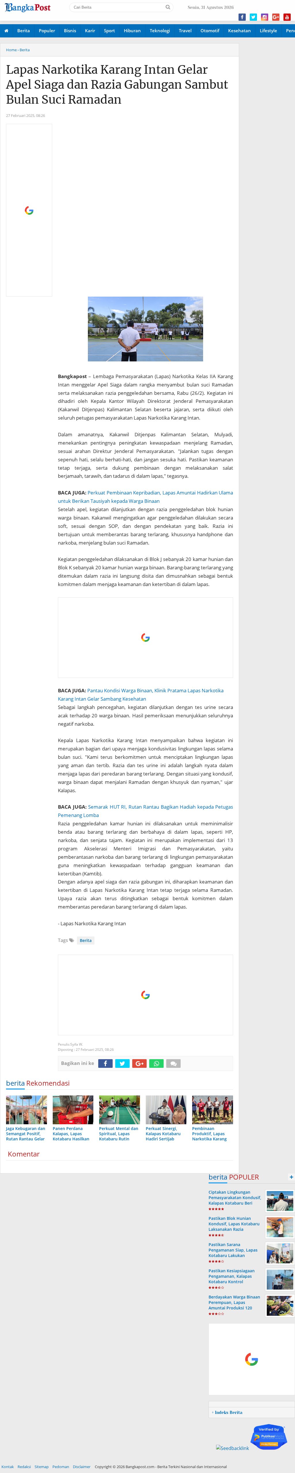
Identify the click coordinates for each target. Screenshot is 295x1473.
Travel (185, 30)
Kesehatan (239, 30)
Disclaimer (81, 1466)
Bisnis (70, 30)
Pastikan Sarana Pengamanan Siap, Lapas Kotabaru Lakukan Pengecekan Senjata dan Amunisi (233, 1255)
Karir (90, 30)
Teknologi (160, 30)
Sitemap (42, 1466)
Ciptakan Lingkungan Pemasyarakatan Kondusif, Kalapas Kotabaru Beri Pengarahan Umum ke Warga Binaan (235, 1203)
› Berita (24, 49)
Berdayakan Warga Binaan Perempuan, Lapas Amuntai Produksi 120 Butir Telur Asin (234, 1305)
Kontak (7, 1466)
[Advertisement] (29, 210)
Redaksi (24, 1466)
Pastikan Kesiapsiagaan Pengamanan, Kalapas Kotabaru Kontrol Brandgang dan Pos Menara (232, 1282)
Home (11, 49)
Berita (23, 30)
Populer (47, 30)
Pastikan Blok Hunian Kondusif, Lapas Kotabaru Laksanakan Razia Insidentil (234, 1227)
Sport (109, 30)
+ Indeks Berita (227, 1412)
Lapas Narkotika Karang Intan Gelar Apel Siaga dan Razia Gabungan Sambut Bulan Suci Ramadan (117, 84)
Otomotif (210, 30)
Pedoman (60, 1466)
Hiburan (132, 30)
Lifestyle (268, 30)
